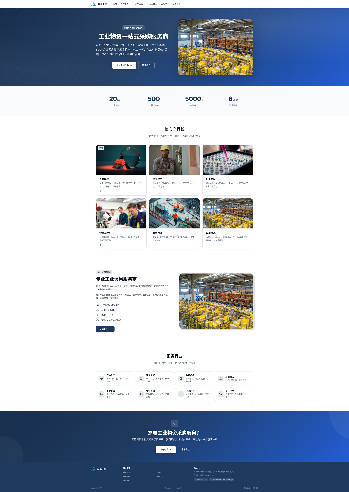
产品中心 (139, 4)
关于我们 (125, 4)
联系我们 (146, 65)
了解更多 (104, 329)
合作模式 (165, 4)
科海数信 (126, 481)
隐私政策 (247, 488)
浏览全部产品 (122, 65)
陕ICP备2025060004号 (173, 488)
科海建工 (160, 472)
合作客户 (153, 4)
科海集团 (126, 472)
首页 (115, 4)
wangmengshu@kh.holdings (223, 480)
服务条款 (255, 488)
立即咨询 (164, 449)
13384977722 (202, 480)
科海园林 (126, 476)
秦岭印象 (160, 476)
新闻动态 (176, 4)
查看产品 (185, 449)
